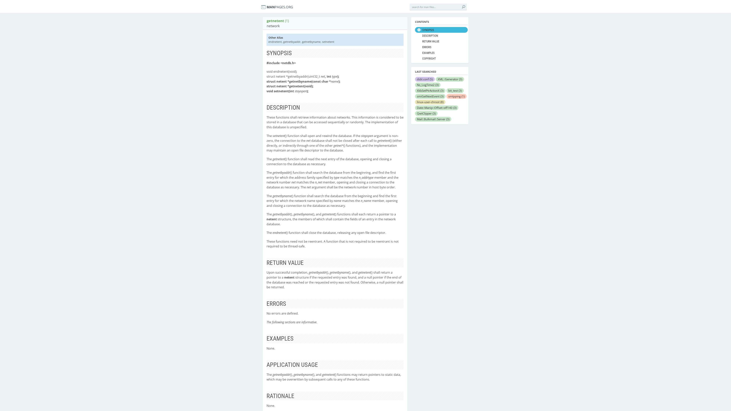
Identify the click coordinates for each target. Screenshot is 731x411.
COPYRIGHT (429, 58)
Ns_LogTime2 (428, 85)
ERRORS (426, 47)
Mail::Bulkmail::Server (433, 119)
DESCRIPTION (430, 35)
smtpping (456, 96)
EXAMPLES (428, 53)
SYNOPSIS (428, 30)
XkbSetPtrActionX (430, 90)
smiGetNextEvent (430, 96)
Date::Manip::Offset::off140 (436, 108)
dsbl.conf (425, 79)
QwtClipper (426, 113)
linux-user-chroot (430, 102)
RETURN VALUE (430, 41)
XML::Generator (450, 79)
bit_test (455, 90)
